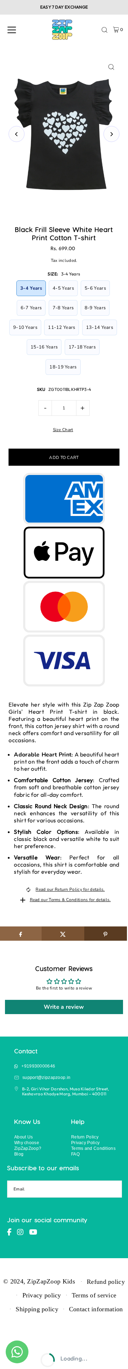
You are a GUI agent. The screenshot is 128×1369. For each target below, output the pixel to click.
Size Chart (63, 430)
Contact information (96, 1309)
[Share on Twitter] (63, 933)
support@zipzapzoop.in (46, 1077)
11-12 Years (61, 327)
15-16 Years (44, 347)
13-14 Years (99, 327)
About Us (23, 1137)
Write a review (64, 1007)
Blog (18, 1154)
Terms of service (94, 1295)
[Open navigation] (12, 30)
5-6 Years (95, 288)
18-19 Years (62, 367)
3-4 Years (31, 288)
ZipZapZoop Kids (51, 1281)
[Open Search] (105, 30)
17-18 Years (82, 347)
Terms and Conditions (93, 1148)
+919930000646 (38, 1066)
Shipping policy (37, 1309)
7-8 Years (63, 308)
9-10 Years (25, 327)
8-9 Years (95, 308)
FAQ (75, 1154)
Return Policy (84, 1137)
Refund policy (106, 1281)
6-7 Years (31, 308)
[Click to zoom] (111, 67)
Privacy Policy (85, 1142)
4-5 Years (63, 288)
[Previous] (17, 134)
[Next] (111, 134)
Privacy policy (41, 1295)
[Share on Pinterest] (105, 933)
